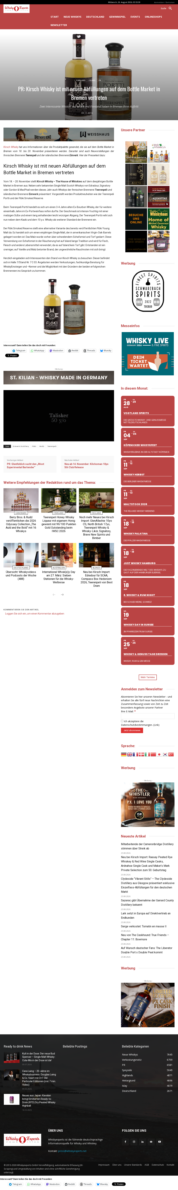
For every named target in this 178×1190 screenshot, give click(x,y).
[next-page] (62, 595)
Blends (96, 568)
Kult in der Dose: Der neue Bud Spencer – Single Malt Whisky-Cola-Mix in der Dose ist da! (38, 1057)
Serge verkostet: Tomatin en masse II (144, 926)
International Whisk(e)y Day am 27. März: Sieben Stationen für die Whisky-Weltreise (58, 577)
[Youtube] (159, 1142)
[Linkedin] (142, 1142)
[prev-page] (54, 595)
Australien (59, 568)
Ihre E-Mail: (128, 711)
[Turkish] (171, 754)
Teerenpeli (52, 446)
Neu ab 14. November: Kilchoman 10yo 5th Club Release (86, 466)
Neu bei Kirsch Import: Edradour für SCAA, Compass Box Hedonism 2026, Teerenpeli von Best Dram (96, 578)
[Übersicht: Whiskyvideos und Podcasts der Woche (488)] (20, 555)
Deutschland (21, 568)
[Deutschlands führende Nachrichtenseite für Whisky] (22, 8)
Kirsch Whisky (10, 147)
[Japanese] (159, 754)
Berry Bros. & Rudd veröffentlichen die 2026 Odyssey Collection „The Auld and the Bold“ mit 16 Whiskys (21, 524)
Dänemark (21, 513)
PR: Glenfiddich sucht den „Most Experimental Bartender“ (25, 466)
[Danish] (142, 754)
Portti (41, 446)
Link (156, 725)
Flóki (34, 446)
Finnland (81, 80)
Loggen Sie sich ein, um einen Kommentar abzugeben (34, 613)
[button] (168, 8)
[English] (130, 754)
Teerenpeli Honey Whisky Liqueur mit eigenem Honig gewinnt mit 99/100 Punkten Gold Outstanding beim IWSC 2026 (59, 524)
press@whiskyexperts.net (72, 1151)
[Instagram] (134, 1142)
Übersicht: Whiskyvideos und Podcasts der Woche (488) (21, 575)
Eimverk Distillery (21, 446)
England (96, 513)
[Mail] (151, 1142)
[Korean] (165, 754)
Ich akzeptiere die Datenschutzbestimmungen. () (140, 723)
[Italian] (148, 754)
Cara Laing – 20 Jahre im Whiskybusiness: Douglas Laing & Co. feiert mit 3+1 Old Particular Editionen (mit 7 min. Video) (39, 1078)
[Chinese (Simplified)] (153, 754)
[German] (124, 754)
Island (92, 80)
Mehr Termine (148, 677)
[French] (136, 754)
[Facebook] (125, 1142)
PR (100, 80)
